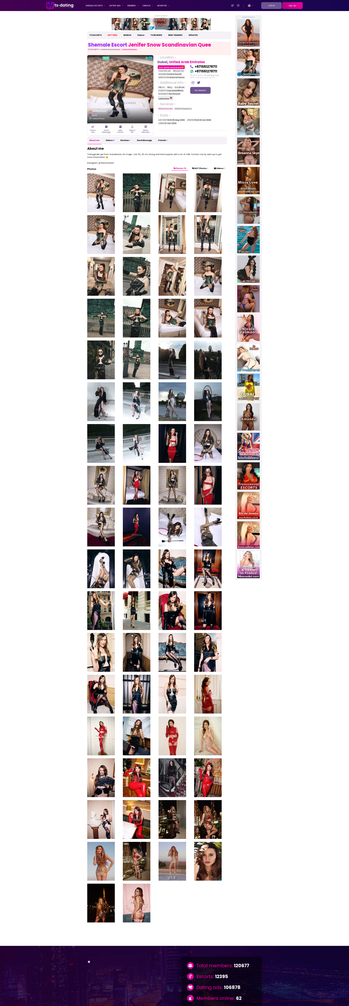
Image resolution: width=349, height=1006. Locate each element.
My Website (200, 90)
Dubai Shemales (130, 49)
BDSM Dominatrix (166, 109)
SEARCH (127, 35)
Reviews (126, 140)
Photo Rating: (98, 58)
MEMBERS (131, 5)
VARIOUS (146, 5)
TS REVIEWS (156, 35)
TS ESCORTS (95, 35)
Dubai (162, 62)
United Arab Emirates (110, 49)
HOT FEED (112, 35)
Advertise (162, 5)
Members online (215, 998)
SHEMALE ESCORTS (94, 5)
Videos (140, 35)
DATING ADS (115, 5)
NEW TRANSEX (175, 35)
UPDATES (193, 35)
